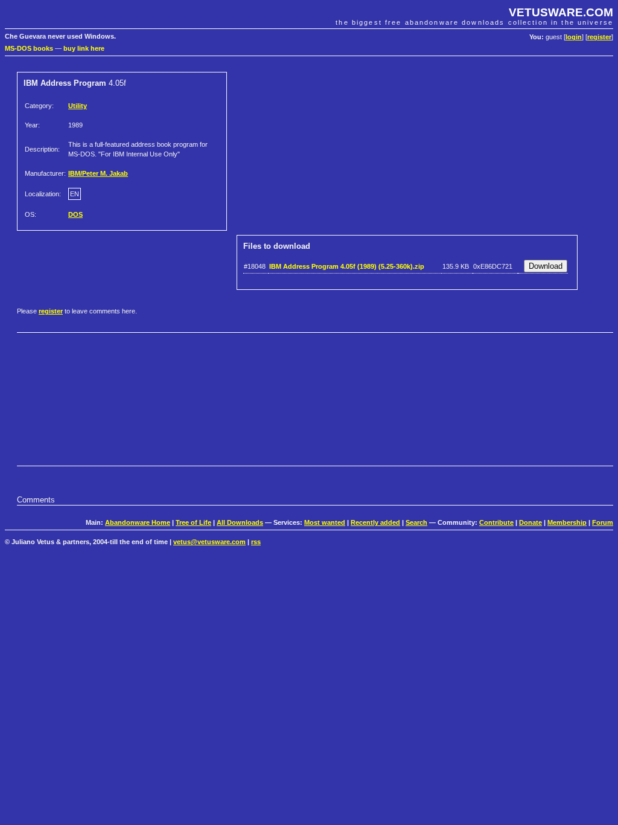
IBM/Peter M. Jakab (98, 173)
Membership (567, 522)
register (599, 36)
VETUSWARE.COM (561, 12)
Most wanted (324, 522)
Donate (530, 522)
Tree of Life (193, 522)
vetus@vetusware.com (209, 541)
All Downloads (240, 522)
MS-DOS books (29, 48)
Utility (77, 105)
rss (256, 541)
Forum (602, 522)
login (573, 36)
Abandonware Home (137, 522)
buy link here (83, 48)
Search (416, 522)
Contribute (496, 522)
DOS (75, 214)
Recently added (375, 522)
